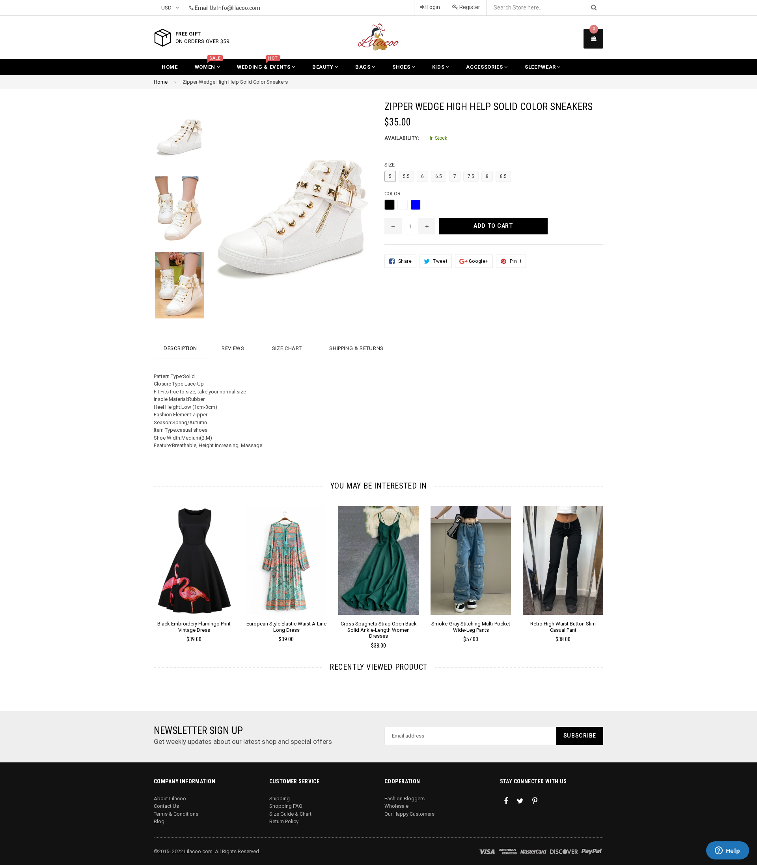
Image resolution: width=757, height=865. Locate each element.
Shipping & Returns (356, 348)
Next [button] (614, 566)
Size (389, 165)
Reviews (233, 348)
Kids (439, 67)
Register (469, 7)
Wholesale (396, 806)
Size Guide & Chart (290, 814)
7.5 (471, 176)
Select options (194, 554)
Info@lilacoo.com (238, 8)
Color (392, 194)
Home (170, 67)
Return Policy (283, 821)
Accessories (485, 67)
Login (432, 7)
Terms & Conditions (176, 814)
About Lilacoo (170, 798)
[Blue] (415, 205)
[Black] (389, 205)
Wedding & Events (264, 64)
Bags (363, 67)
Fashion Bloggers (404, 798)
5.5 (406, 176)
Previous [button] (143, 566)
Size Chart (287, 348)
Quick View (194, 568)
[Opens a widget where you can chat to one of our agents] (727, 851)
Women (208, 64)
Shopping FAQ (285, 806)
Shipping (279, 798)
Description (180, 348)
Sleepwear (541, 67)
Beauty (323, 67)
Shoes (402, 67)
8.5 (503, 176)
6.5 (438, 176)
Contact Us (166, 806)
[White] (402, 205)
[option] (173, 138)
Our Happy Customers (409, 814)
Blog (159, 821)
